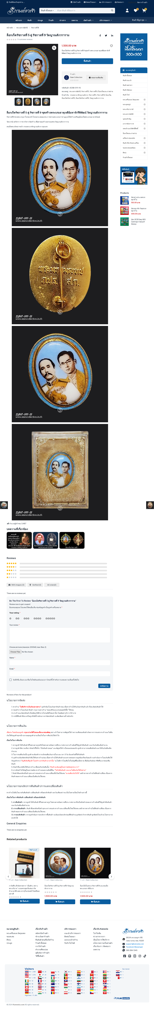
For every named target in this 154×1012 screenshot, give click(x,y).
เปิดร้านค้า (87, 20)
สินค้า (30, 20)
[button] (16, 2)
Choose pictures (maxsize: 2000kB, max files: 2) (27, 647)
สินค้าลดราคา (127, 85)
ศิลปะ (125, 153)
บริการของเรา (104, 20)
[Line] (130, 956)
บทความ (74, 20)
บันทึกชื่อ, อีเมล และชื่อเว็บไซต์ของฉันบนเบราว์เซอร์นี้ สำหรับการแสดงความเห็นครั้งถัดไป (46, 680)
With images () (17, 585)
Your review (14, 625)
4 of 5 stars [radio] (38, 618)
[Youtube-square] (135, 956)
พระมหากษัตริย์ (22, 28)
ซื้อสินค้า (87, 61)
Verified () (36, 585)
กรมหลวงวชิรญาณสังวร (79, 95)
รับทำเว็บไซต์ (69, 943)
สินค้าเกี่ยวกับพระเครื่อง (131, 143)
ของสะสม (10, 937)
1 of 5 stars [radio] (11, 618)
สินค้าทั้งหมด (127, 75)
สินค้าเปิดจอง (127, 90)
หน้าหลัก (10, 28)
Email (12, 669)
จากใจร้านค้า (40, 946)
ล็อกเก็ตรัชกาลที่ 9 (82, 98)
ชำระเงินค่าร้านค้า (42, 937)
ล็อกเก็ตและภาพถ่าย (105, 91)
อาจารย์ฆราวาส (128, 124)
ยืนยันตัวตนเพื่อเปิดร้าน (44, 940)
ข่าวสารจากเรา (99, 937)
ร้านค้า (51, 20)
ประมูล (40, 20)
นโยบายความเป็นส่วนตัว (102, 943)
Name (12, 658)
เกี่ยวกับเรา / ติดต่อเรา (102, 946)
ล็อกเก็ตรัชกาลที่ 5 (68, 98)
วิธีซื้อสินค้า (39, 956)
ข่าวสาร (63, 20)
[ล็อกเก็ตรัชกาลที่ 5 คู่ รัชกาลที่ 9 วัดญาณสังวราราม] (100, 35)
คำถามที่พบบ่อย (41, 950)
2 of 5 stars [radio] (18, 618)
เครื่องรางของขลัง (129, 138)
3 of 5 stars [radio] (27, 618)
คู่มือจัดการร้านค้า (42, 953)
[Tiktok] (145, 956)
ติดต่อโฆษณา (69, 937)
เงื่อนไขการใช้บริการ (101, 940)
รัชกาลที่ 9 (35, 28)
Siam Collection (76, 77)
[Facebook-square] (125, 956)
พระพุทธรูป (127, 104)
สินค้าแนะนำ (127, 80)
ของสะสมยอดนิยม (129, 148)
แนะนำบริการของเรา (72, 933)
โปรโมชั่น (97, 933)
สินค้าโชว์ (126, 95)
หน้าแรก (19, 20)
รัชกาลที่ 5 (85, 91)
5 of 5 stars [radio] (51, 618)
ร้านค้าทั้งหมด (127, 157)
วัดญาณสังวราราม (97, 98)
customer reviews (24, 39)
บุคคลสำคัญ (127, 119)
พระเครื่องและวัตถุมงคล (131, 100)
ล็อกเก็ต (108, 95)
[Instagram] (140, 956)
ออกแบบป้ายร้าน (71, 940)
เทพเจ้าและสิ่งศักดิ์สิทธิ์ (130, 128)
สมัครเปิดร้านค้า (41, 933)
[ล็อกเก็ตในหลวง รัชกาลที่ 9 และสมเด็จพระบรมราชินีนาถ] (95, 863)
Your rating (14, 613)
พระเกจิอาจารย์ (128, 109)
